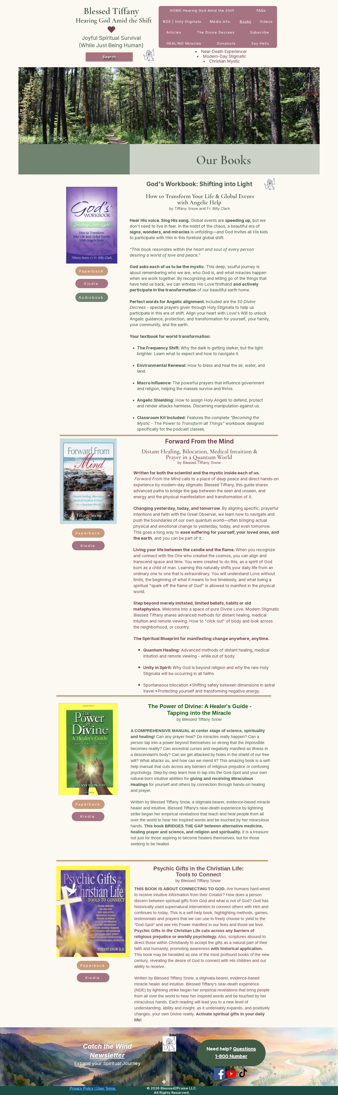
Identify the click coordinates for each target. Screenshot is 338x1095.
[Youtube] (231, 1073)
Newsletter (107, 1055)
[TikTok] (243, 1073)
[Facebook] (219, 1073)
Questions (244, 1049)
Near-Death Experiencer (224, 51)
